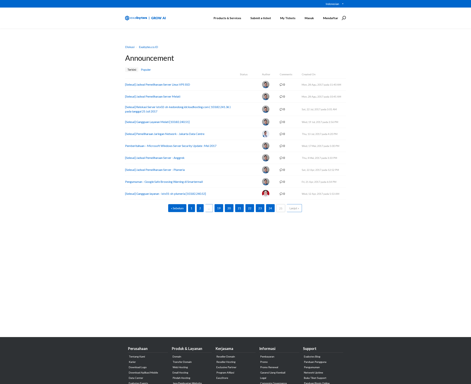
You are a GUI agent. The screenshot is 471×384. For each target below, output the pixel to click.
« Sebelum (177, 208)
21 (239, 208)
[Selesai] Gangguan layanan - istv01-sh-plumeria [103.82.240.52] (165, 193)
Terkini (131, 69)
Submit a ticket (260, 18)
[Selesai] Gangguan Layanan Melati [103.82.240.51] (157, 122)
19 (218, 208)
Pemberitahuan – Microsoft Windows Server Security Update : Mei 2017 (170, 145)
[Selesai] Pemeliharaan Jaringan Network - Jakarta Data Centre (164, 133)
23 (260, 208)
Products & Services (227, 18)
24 (270, 208)
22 (249, 208)
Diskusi (129, 47)
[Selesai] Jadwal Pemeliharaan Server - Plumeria (155, 169)
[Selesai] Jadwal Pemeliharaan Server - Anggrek (155, 157)
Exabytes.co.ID (148, 47)
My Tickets (287, 18)
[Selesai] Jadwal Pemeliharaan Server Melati (152, 96)
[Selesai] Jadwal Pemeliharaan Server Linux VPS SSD (157, 84)
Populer (146, 69)
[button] (343, 18)
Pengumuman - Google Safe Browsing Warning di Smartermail (164, 181)
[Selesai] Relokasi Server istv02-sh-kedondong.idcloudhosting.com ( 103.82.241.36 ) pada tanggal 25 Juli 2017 (178, 109)
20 (229, 208)
